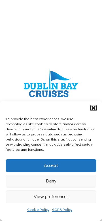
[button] (93, 108)
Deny (51, 181)
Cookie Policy (38, 209)
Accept (51, 165)
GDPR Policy (62, 209)
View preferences (51, 196)
